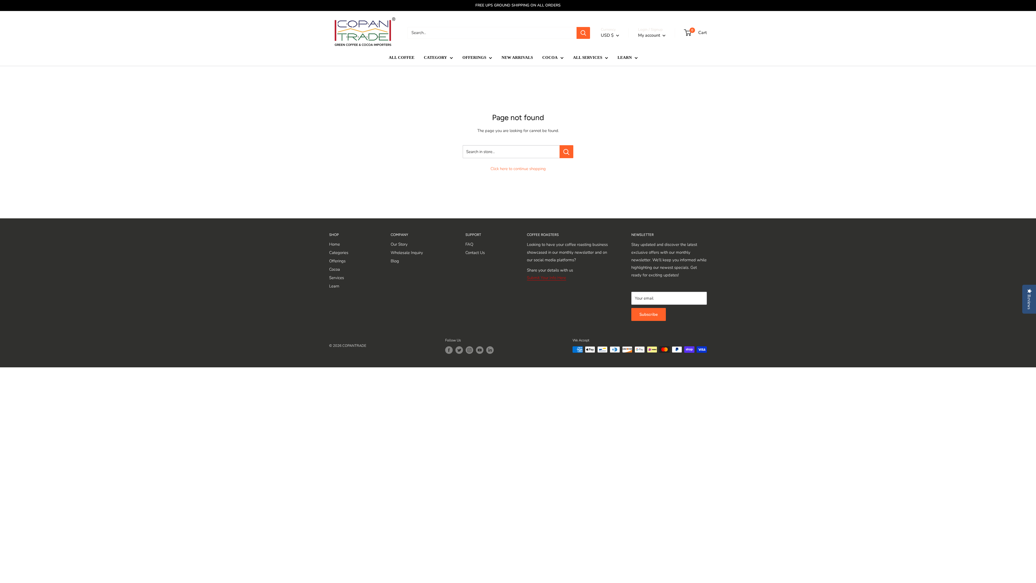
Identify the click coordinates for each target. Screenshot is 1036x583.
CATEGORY (435, 57)
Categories (338, 252)
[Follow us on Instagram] (469, 350)
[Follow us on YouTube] (479, 350)
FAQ (469, 244)
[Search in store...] (566, 151)
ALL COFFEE (401, 57)
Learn (334, 286)
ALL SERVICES (587, 57)
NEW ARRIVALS (517, 57)
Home (334, 244)
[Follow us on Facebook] (449, 350)
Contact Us (475, 252)
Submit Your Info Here (546, 277)
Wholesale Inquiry (407, 252)
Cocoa (334, 269)
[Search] (583, 33)
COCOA (550, 57)
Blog (395, 261)
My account (649, 35)
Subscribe (648, 314)
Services (336, 277)
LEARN (625, 57)
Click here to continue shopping (518, 168)
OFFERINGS (474, 57)
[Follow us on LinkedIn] (490, 350)
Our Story (399, 244)
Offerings (337, 261)
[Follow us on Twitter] (459, 350)
